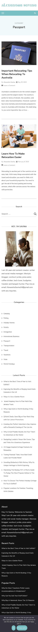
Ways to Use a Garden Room (14, 397)
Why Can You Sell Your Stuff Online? (14, 596)
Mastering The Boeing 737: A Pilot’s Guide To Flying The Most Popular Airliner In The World (19, 473)
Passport (7, 341)
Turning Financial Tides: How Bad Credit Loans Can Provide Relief (18, 456)
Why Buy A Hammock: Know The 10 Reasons (18, 600)
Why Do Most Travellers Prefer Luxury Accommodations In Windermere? (15, 589)
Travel (6, 350)
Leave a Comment (9, 85)
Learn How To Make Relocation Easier (13, 155)
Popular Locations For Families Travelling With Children (18, 489)
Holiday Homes (9, 323)
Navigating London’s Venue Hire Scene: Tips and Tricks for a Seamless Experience (19, 441)
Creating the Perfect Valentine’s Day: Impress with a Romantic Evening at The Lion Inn (20, 425)
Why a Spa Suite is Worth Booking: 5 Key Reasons (18, 410)
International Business (11, 336)
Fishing (6, 318)
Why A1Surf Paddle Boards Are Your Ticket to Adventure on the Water (19, 433)
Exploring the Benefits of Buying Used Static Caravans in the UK (20, 390)
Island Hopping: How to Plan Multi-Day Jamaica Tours (18, 403)
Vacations (7, 355)
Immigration (8, 332)
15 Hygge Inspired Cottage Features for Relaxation (18, 448)
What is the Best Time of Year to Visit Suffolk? (17, 383)
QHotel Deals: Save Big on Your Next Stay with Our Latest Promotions (19, 418)
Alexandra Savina (9, 82)
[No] (35, 625)
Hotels (6, 327)
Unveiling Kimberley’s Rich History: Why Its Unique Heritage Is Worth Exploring (19, 464)
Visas (5, 359)
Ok (13, 628)
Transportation (9, 346)
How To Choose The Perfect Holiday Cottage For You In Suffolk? (20, 482)
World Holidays (9, 364)
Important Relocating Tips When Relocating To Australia (17, 74)
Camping (7, 313)
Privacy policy (22, 628)
